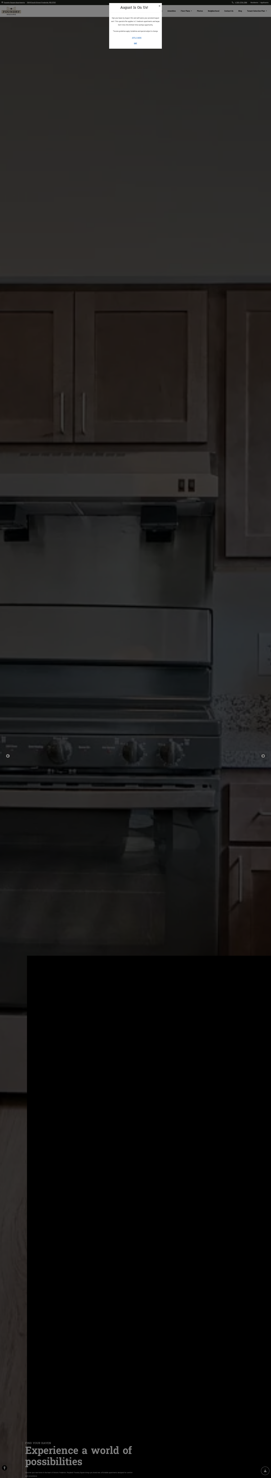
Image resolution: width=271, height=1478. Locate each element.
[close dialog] (159, 6)
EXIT (135, 43)
